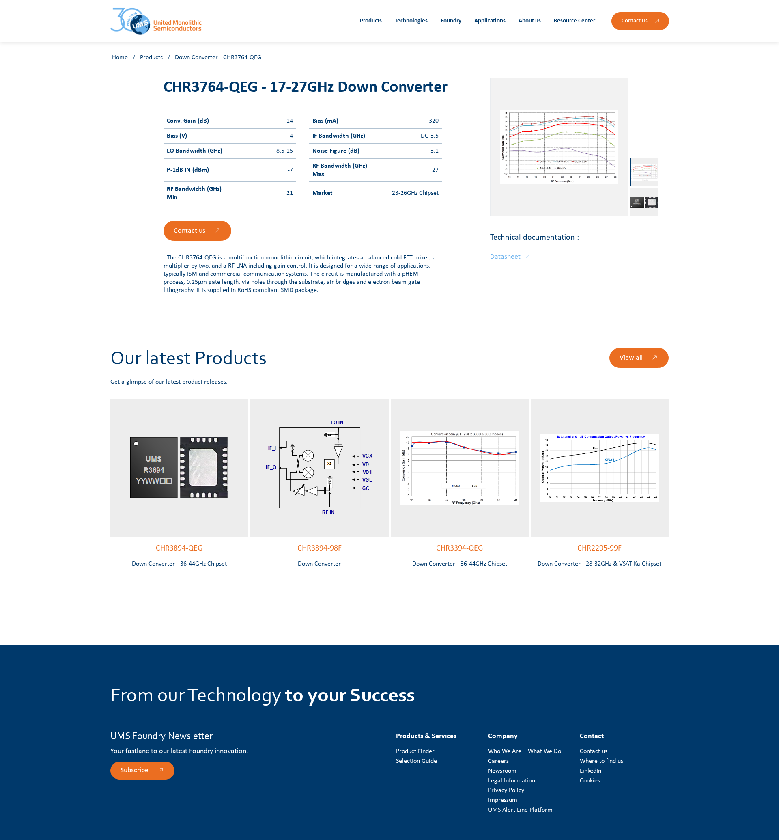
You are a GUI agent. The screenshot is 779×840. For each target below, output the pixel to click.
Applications (490, 21)
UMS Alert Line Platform (520, 810)
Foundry (451, 21)
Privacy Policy (506, 790)
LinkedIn (590, 771)
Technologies (411, 21)
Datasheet (505, 257)
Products (371, 21)
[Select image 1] (644, 172)
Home (120, 57)
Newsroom (502, 771)
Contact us (635, 21)
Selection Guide (416, 761)
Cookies (590, 780)
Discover (171, 521)
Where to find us (601, 761)
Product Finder (415, 751)
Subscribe (134, 770)
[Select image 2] (644, 202)
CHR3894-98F (319, 548)
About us (530, 21)
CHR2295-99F (599, 548)
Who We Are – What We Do (524, 751)
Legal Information (511, 780)
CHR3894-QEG (179, 548)
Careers (498, 761)
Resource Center (574, 21)
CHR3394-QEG (459, 548)
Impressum (502, 800)
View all (631, 358)
